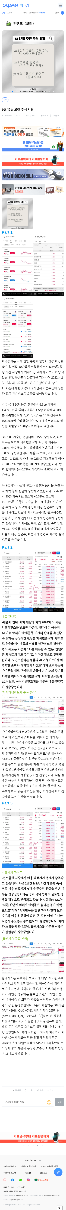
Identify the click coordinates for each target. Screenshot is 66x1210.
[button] (12, 91)
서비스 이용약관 (10, 1166)
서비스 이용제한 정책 (49, 1166)
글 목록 (18, 1090)
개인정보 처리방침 (28, 1166)
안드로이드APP (10, 1173)
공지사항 (28, 1173)
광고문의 (43, 1173)
